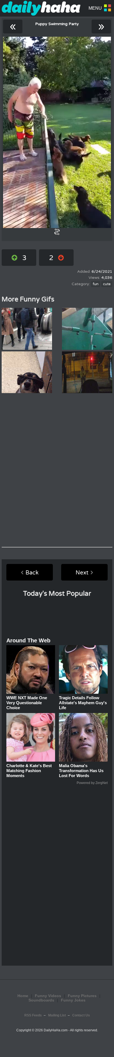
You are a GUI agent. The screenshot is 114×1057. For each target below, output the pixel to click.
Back (31, 572)
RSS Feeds (33, 1015)
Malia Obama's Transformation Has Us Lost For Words (81, 770)
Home (22, 996)
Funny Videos (48, 996)
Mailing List (57, 1015)
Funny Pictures (82, 996)
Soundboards (41, 1000)
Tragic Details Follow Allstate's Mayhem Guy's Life (83, 702)
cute (107, 284)
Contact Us (81, 1015)
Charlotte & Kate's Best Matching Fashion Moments (29, 770)
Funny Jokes (73, 1000)
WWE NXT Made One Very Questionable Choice (26, 702)
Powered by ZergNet (92, 783)
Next (82, 572)
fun (96, 284)
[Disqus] (57, 470)
